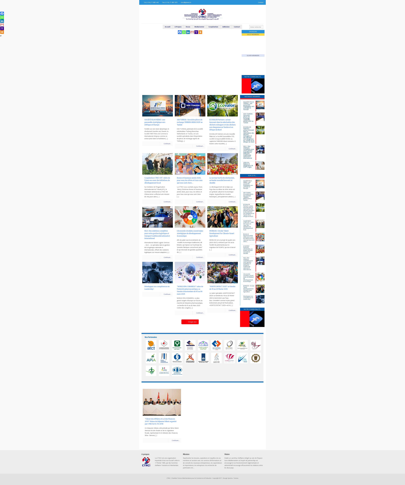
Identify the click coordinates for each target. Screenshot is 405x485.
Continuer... (167, 144)
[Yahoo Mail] (196, 32)
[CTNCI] (202, 14)
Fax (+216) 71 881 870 (169, 2)
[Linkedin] (188, 32)
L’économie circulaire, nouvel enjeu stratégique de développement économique (190, 233)
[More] (200, 32)
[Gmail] (192, 32)
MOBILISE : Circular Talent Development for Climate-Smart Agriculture (221, 233)
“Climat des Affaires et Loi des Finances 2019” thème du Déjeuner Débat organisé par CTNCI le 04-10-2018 (160, 421)
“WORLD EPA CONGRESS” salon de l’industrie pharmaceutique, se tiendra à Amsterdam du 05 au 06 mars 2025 (190, 290)
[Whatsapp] (184, 32)
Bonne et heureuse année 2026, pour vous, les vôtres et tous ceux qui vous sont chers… (189, 180)
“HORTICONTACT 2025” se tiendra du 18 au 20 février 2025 (222, 287)
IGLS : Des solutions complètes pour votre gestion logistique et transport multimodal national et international (157, 235)
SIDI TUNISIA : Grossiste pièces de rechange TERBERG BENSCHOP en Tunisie (189, 122)
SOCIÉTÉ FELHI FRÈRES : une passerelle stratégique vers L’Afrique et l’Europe (154, 122)
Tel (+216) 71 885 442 (151, 2)
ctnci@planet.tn (186, 2)
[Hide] (1, 36)
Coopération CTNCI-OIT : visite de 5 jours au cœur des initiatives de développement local (157, 180)
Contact (260, 2)
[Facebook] (180, 32)
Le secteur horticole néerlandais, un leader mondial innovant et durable (221, 180)
